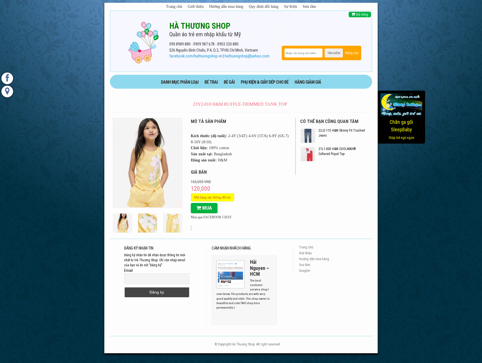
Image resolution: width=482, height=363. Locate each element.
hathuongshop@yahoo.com (247, 56)
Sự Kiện (290, 6)
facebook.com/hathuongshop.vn (195, 56)
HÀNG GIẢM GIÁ (308, 82)
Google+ (304, 271)
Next (270, 317)
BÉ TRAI (211, 82)
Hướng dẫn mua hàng (226, 6)
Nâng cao (351, 53)
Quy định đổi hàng (263, 6)
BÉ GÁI (229, 82)
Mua (206, 208)
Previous (265, 317)
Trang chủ (174, 6)
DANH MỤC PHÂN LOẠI (179, 82)
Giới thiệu (196, 6)
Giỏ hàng (361, 14)
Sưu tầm (309, 6)
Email (128, 270)
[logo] (143, 41)
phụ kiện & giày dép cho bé (264, 82)
